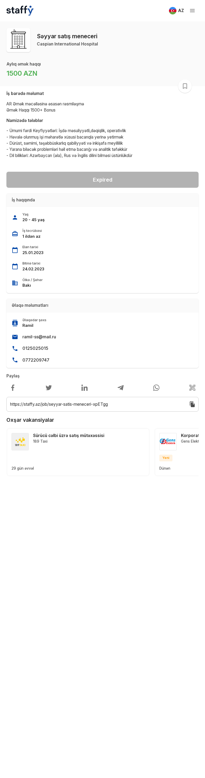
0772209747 (35, 360)
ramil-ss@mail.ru (39, 336)
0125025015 (35, 348)
